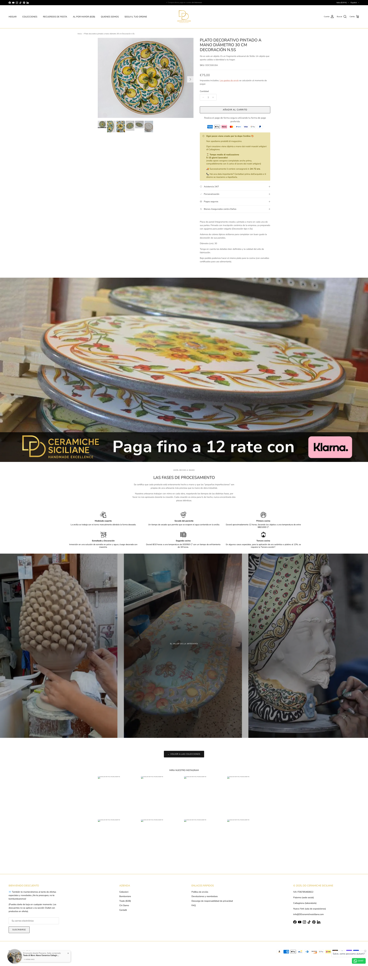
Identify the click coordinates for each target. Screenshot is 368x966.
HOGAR (13, 16)
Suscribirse (19, 929)
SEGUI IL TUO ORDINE (135, 16)
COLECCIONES (29, 16)
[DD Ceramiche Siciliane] (184, 16)
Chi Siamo (124, 905)
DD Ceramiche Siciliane (24, 951)
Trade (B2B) (125, 900)
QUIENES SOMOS (110, 16)
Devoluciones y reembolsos (204, 896)
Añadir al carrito (235, 109)
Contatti (123, 910)
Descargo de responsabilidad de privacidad (212, 900)
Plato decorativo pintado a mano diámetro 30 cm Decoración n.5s (109, 34)
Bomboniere (125, 896)
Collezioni (123, 891)
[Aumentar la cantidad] (213, 97)
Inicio (80, 34)
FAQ (193, 905)
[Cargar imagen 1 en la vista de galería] (145, 78)
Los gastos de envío (229, 80)
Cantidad (204, 91)
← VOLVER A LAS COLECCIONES (184, 754)
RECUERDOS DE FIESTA (55, 16)
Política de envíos (199, 891)
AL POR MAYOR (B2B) (84, 16)
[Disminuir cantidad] (202, 97)
